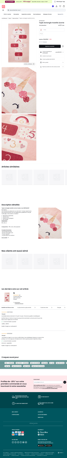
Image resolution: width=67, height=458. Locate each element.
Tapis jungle (44, 363)
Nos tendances (37, 14)
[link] (51, 52)
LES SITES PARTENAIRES (42, 414)
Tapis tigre (7, 366)
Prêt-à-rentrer (7, 14)
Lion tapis (52, 363)
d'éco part (45, 41)
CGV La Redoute (6, 452)
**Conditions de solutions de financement (28, 455)
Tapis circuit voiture (16, 366)
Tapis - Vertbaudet (9, 363)
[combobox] (27, 307)
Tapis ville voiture (60, 363)
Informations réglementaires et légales (47, 452)
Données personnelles (49, 454)
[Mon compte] (56, 6)
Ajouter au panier (49, 46)
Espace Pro (60, 14)
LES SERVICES (40, 411)
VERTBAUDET (42, 20)
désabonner (50, 387)
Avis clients (27, 454)
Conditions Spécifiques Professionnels (9, 454)
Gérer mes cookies (6, 455)
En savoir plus (50, 442)
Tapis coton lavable (34, 363)
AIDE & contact (15, 411)
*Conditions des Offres (15, 455)
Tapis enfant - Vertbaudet (22, 363)
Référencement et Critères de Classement (32, 452)
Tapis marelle (26, 366)
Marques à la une (47, 14)
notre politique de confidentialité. (50, 388)
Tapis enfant (15, 18)
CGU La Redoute (20, 454)
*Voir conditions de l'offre (39, 385)
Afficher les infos (34, 423)
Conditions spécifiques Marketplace (17, 452)
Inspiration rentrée (26, 14)
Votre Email (36, 379)
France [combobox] (61, 452)
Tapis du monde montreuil (38, 366)
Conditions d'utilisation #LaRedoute (37, 454)
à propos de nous (15, 414)
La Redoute (4, 18)
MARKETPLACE (40, 417)
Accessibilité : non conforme (42, 455)
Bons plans (16, 14)
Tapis (9, 18)
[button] (63, 6)
